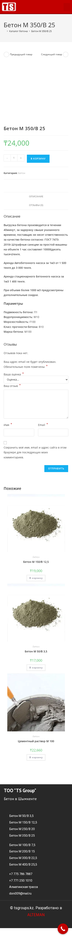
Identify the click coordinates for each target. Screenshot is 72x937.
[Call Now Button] (63, 928)
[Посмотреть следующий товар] (65, 54)
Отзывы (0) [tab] (36, 205)
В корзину (38, 158)
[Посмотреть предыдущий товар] (6, 54)
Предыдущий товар (21, 54)
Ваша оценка (14, 374)
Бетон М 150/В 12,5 (36, 562)
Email (43, 424)
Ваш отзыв (12, 385)
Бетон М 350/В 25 (41, 31)
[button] (67, 7)
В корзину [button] (36, 578)
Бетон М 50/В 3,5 (36, 651)
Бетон (21, 173)
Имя (8, 424)
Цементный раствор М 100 (36, 741)
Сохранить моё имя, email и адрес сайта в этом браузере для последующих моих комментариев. (35, 452)
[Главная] (5, 31)
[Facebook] (24, 7)
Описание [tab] (36, 196)
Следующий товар (51, 54)
